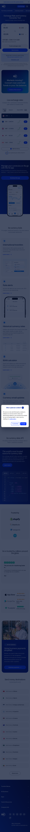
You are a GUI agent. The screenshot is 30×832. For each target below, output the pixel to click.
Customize (15, 423)
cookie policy (12, 419)
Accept (23, 423)
